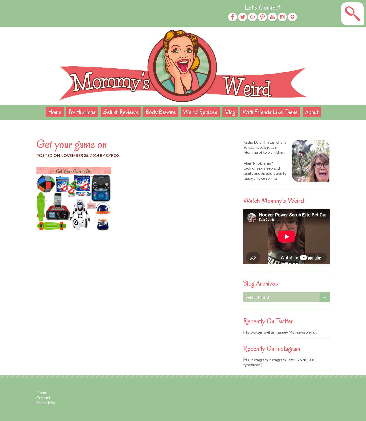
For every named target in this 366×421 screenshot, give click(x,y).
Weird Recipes (200, 112)
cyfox (113, 155)
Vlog (230, 112)
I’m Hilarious (82, 112)
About (311, 112)
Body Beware (161, 112)
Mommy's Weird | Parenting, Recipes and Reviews (183, 66)
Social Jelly (45, 402)
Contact (43, 397)
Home (54, 112)
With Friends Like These (270, 112)
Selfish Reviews (120, 112)
